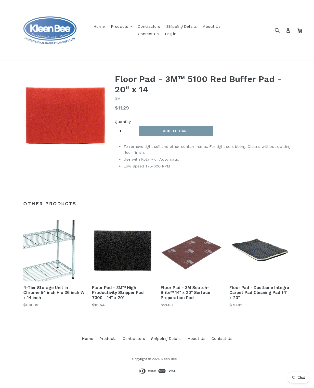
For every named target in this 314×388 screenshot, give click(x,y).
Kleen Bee (169, 359)
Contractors (149, 26)
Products (120, 26)
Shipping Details (181, 26)
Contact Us (148, 33)
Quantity (123, 121)
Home (99, 26)
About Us (212, 26)
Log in (170, 33)
